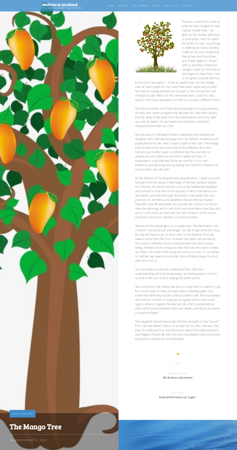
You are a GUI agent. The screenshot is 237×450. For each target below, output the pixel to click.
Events (123, 5)
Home (111, 5)
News (156, 5)
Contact (187, 5)
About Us (171, 5)
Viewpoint (26, 413)
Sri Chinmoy (141, 5)
